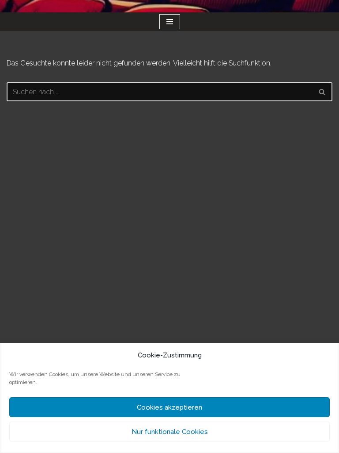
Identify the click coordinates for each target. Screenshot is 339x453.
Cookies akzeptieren (169, 407)
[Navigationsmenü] (169, 21)
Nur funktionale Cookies (170, 432)
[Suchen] (322, 91)
